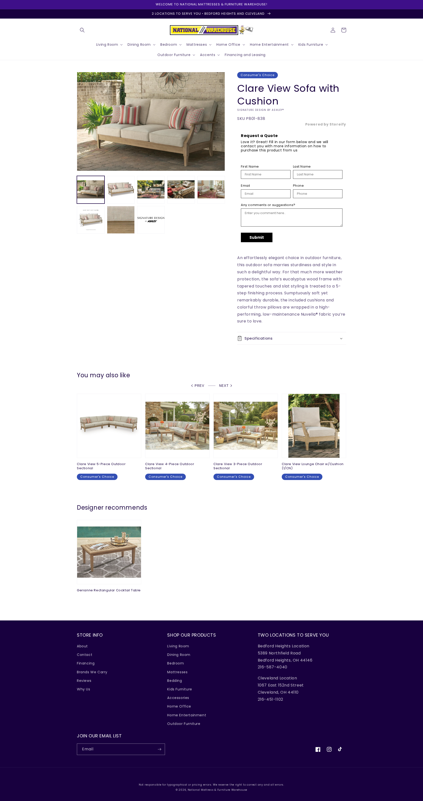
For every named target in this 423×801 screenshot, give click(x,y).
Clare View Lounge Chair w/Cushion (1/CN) (313, 466)
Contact (84, 654)
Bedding (174, 680)
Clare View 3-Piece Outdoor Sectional (237, 466)
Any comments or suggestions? (268, 205)
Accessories (178, 697)
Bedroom (175, 663)
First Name (250, 167)
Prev (199, 386)
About (82, 646)
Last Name (302, 167)
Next (224, 386)
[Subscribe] (159, 749)
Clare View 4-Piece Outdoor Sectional (169, 466)
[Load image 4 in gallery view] (181, 190)
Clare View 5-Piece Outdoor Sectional (101, 466)
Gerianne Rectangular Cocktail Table (109, 590)
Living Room (178, 646)
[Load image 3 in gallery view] (151, 190)
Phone (298, 186)
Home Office (179, 706)
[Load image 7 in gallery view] (121, 220)
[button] (82, 30)
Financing (85, 663)
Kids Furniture (179, 689)
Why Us (83, 689)
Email (245, 186)
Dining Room (178, 654)
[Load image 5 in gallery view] (211, 190)
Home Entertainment (186, 715)
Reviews (84, 680)
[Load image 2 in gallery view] (121, 190)
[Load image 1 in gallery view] (91, 190)
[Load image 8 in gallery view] (151, 220)
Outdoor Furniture (183, 723)
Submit (256, 237)
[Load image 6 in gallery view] (91, 220)
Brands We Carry (92, 672)
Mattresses (177, 672)
